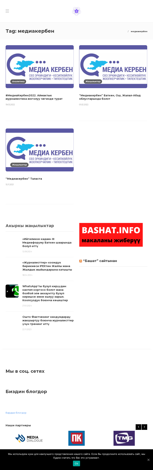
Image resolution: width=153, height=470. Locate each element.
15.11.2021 (10, 184)
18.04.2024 (27, 275)
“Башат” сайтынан (100, 261)
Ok (76, 463)
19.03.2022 (10, 104)
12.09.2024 (27, 251)
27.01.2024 (27, 305)
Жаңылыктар (92, 81)
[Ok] (148, 460)
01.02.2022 (83, 104)
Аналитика (18, 81)
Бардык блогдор (16, 412)
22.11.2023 (26, 329)
